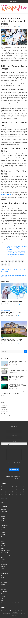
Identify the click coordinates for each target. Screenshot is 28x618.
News (2, 571)
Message (14, 448)
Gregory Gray (16, 26)
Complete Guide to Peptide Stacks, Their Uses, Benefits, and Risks (17, 362)
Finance (3, 532)
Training (3, 596)
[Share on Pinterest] (19, 261)
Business (3, 300)
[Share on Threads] (5, 264)
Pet (2, 575)
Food (2, 536)
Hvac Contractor (5, 552)
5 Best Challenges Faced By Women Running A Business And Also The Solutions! (11, 340)
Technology (4, 591)
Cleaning (3, 518)
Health (2, 548)
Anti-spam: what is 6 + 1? (14, 462)
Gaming (3, 543)
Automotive (3, 514)
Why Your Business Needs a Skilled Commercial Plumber (11, 313)
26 (9, 494)
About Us (3, 407)
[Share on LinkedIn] (12, 261)
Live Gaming (4, 564)
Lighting (3, 561)
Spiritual (3, 584)
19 (9, 493)
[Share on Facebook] (6, 261)
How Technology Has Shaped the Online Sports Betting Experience (17, 377)
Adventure (3, 509)
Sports (2, 587)
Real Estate (3, 577)
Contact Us (4, 405)
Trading (3, 593)
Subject (14, 441)
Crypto (2, 520)
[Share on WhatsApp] (16, 261)
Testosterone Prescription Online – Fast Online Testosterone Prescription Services (13, 392)
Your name (14, 429)
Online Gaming (4, 573)
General (3, 546)
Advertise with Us (5, 415)
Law (2, 557)
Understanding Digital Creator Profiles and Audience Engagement (18, 369)
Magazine (3, 566)
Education (3, 523)
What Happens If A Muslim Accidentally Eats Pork (12, 603)
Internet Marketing (5, 555)
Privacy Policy (4, 411)
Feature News (4, 530)
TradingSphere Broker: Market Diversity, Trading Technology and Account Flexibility (17, 385)
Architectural (4, 511)
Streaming (3, 589)
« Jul (2, 502)
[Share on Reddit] (22, 261)
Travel (2, 598)
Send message (14, 469)
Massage (3, 568)
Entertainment (4, 525)
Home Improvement (5, 310)
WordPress (10, 610)
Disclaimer (4, 409)
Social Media (4, 582)
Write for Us (4, 413)
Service (2, 580)
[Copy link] (9, 264)
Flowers (3, 534)
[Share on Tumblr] (2, 264)
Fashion (3, 527)
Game (2, 541)
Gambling (3, 539)
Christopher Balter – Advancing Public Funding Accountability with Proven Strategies (17, 248)
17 (1, 493)
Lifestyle (3, 559)
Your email (14, 435)
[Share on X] (9, 261)
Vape (2, 600)
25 (5, 494)
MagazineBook (21, 610)
